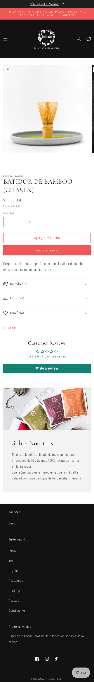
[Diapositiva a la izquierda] (37, 166)
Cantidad (8, 213)
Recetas (14, 600)
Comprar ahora (47, 250)
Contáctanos (17, 610)
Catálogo (15, 590)
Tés (11, 561)
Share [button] (12, 328)
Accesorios (16, 580)
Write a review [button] (47, 368)
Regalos (14, 571)
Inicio (12, 551)
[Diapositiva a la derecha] (56, 166)
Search (13, 523)
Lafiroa (41, 679)
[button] (5, 38)
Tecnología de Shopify (54, 679)
